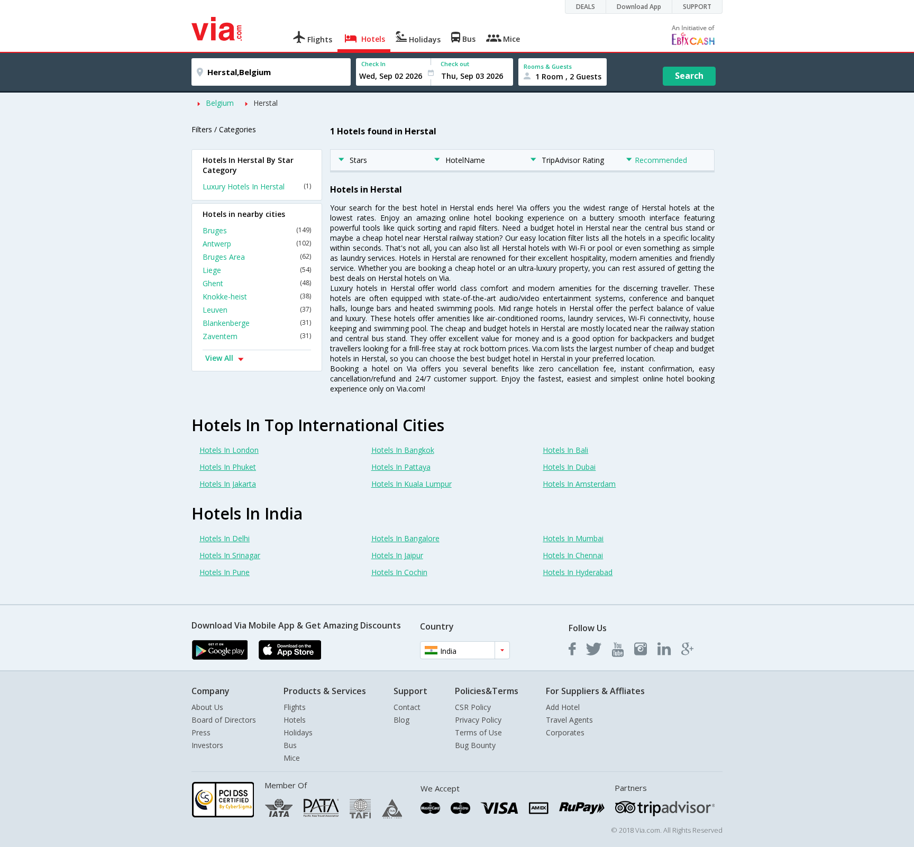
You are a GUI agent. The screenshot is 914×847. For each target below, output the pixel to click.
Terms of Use (478, 732)
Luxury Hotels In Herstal (257, 186)
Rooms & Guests (548, 66)
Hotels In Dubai (569, 467)
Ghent (257, 283)
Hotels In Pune (224, 572)
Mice (292, 758)
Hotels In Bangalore (405, 538)
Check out (455, 64)
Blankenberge (257, 323)
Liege (257, 270)
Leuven (257, 310)
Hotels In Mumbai (573, 538)
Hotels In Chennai (573, 555)
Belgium (220, 103)
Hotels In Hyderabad (578, 572)
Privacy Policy (478, 720)
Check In (373, 64)
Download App (639, 6)
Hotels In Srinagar (229, 555)
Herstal (265, 103)
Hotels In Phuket (227, 467)
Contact (407, 707)
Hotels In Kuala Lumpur (411, 484)
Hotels (295, 720)
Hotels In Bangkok (402, 450)
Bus (290, 745)
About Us (207, 707)
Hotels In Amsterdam (579, 484)
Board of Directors (223, 720)
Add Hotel (563, 707)
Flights (295, 707)
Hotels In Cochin (399, 572)
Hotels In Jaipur (397, 555)
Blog (401, 720)
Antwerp (257, 244)
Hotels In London (229, 450)
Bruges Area (257, 257)
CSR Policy (473, 707)
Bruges (257, 230)
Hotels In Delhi (224, 538)
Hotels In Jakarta (227, 484)
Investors (207, 745)
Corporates (565, 732)
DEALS (585, 6)
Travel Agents (569, 720)
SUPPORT (697, 6)
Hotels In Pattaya (401, 467)
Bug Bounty (475, 745)
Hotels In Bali (565, 450)
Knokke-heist (257, 297)
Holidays (298, 732)
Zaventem (257, 336)
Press (201, 732)
